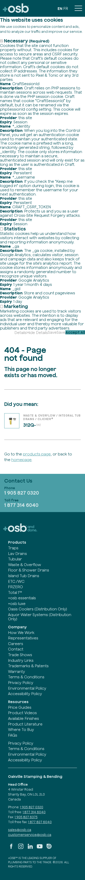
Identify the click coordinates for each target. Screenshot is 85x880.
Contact (15, 649)
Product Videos (22, 713)
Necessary (26, 40)
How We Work (21, 632)
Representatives (23, 638)
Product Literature (25, 724)
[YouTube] (39, 848)
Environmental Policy (27, 688)
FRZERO (15, 587)
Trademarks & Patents (28, 666)
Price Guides (19, 707)
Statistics (15, 228)
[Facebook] (11, 848)
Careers (15, 644)
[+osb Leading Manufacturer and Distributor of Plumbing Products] (16, 8)
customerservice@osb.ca (29, 835)
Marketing (16, 306)
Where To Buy (21, 729)
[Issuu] (49, 848)
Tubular (15, 559)
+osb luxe (17, 603)
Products (17, 542)
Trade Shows (20, 655)
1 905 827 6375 (26, 817)
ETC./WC (16, 581)
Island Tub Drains (23, 576)
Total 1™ (15, 592)
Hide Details (37, 332)
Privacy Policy (20, 682)
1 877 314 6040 (21, 505)
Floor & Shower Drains (28, 570)
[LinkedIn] (30, 848)
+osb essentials (22, 598)
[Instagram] (20, 848)
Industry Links (21, 660)
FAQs (12, 735)
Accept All (75, 332)
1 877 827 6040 (40, 822)
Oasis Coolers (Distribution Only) (37, 609)
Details (20, 332)
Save (52, 332)
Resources (18, 702)
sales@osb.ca (19, 830)
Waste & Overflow (24, 565)
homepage (21, 460)
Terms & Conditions (26, 677)
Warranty (16, 671)
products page (37, 454)
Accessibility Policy (25, 694)
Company (17, 627)
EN (60, 8)
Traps (13, 548)
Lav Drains (17, 553)
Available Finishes (23, 718)
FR (65, 8)
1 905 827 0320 (21, 493)
